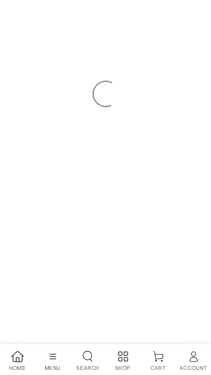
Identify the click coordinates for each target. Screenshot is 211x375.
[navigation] (17, 361)
